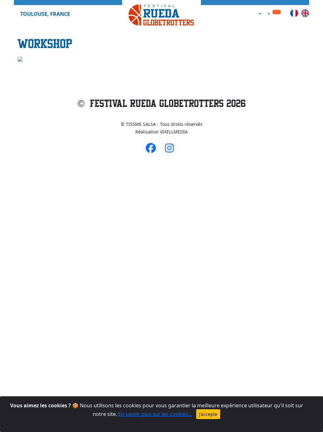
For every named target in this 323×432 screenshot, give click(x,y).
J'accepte (208, 414)
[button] (259, 14)
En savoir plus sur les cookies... (155, 413)
